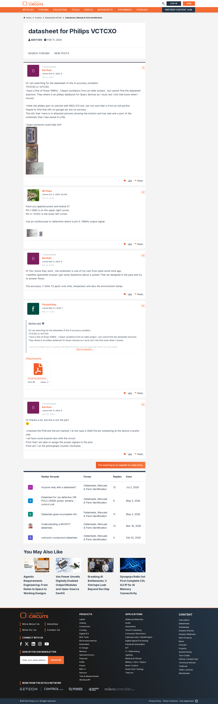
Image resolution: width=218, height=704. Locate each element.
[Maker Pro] (93, 689)
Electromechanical (88, 640)
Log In (173, 3)
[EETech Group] (28, 689)
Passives (83, 658)
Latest (82, 619)
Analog (82, 623)
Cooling (82, 630)
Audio (128, 623)
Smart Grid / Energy (134, 669)
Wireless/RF (84, 680)
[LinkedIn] (33, 644)
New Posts (61, 53)
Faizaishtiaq (49, 304)
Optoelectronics (86, 655)
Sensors (83, 672)
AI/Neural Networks (134, 619)
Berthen (36, 39)
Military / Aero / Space (135, 662)
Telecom (129, 672)
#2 (143, 192)
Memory (83, 651)
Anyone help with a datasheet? (58, 487)
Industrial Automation (135, 644)
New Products (185, 638)
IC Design (83, 648)
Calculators (184, 620)
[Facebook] (21, 644)
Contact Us (53, 630)
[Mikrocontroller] (119, 689)
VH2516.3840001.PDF (40, 378)
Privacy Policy (155, 701)
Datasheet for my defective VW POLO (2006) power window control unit (58, 501)
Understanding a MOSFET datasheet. (56, 526)
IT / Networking (132, 651)
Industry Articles (186, 630)
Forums (43, 9)
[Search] (163, 3)
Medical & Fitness (133, 658)
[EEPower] (75, 689)
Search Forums (39, 53)
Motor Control (131, 665)
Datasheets (105, 9)
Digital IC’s (84, 633)
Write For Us (29, 630)
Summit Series (185, 652)
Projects (182, 648)
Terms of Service (170, 701)
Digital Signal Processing (136, 640)
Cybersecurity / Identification (138, 637)
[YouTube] (47, 644)
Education (60, 9)
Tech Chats (184, 655)
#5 (143, 404)
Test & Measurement (89, 676)
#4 (143, 305)
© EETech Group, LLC (29, 701)
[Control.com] (53, 689)
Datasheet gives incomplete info (59, 514)
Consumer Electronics (135, 633)
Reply (140, 180)
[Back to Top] (196, 701)
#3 (143, 255)
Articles (28, 9)
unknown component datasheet (59, 537)
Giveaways (125, 9)
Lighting (129, 655)
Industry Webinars (187, 634)
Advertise (52, 624)
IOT (127, 648)
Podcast (142, 9)
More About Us (31, 624)
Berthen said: (35, 323)
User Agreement (186, 701)
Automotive (130, 626)
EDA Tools (84, 637)
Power (82, 665)
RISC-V (82, 669)
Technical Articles (187, 662)
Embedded (84, 644)
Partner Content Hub (178, 9)
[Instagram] (40, 644)
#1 (143, 67)
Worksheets (184, 673)
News (181, 641)
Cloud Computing (133, 630)
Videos (88, 9)
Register (56, 660)
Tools (75, 9)
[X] (27, 644)
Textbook (183, 666)
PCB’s (82, 662)
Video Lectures (186, 669)
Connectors (84, 626)
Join (188, 3)
